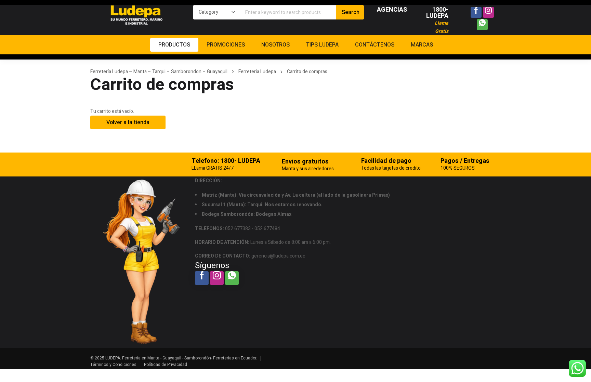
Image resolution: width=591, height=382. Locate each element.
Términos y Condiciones (113, 364)
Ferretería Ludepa (257, 71)
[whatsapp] (482, 24)
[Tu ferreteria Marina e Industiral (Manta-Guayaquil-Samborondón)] (136, 15)
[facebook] (476, 12)
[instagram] (488, 12)
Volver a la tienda (127, 122)
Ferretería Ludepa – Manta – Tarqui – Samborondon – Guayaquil (158, 71)
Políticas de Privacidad (165, 364)
